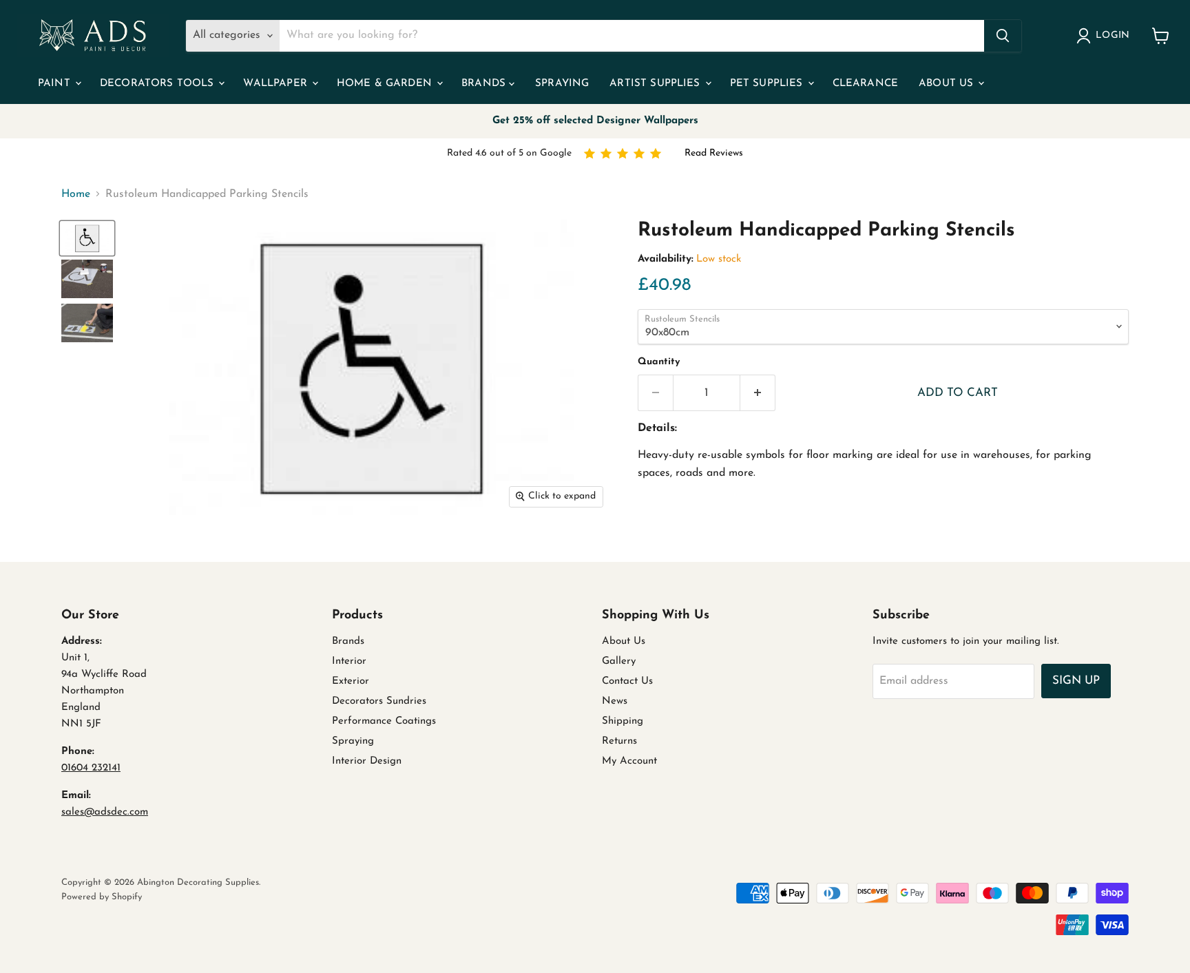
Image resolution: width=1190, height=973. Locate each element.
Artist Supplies (656, 84)
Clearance (865, 84)
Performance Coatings (384, 721)
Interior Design (366, 761)
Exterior (350, 681)
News (614, 701)
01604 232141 (91, 768)
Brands (485, 84)
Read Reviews (714, 153)
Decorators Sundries (379, 701)
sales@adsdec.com (104, 812)
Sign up (1076, 681)
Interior (349, 661)
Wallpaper (277, 84)
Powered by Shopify (101, 896)
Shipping (622, 721)
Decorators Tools (159, 84)
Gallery (619, 661)
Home (75, 194)
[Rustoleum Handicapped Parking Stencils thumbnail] (87, 238)
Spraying (562, 84)
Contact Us (627, 681)
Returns (619, 741)
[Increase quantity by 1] (757, 393)
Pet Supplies (768, 84)
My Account (629, 761)
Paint (56, 84)
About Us (948, 84)
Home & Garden (386, 84)
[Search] (1002, 36)
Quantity (659, 362)
